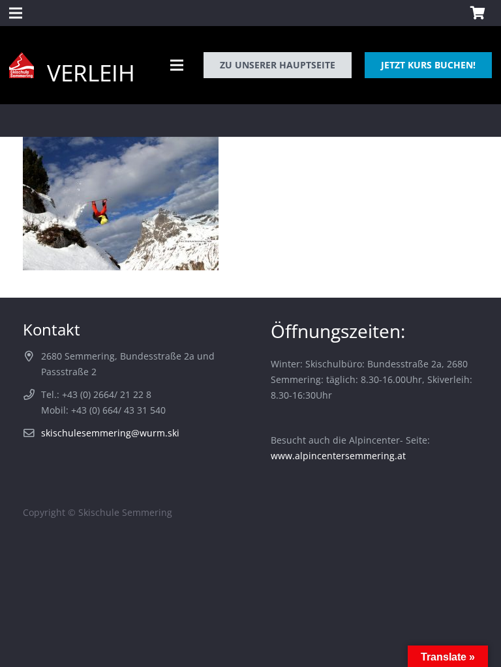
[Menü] (176, 65)
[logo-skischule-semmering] (21, 65)
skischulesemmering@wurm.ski (110, 433)
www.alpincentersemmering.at (338, 455)
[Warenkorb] (477, 13)
